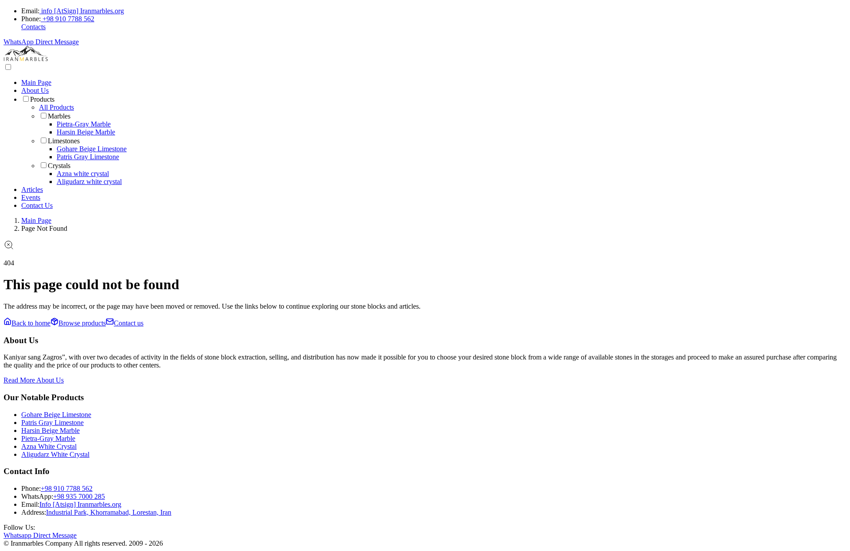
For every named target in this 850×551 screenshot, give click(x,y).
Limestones (64, 141)
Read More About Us (34, 380)
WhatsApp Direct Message (41, 42)
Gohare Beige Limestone (92, 149)
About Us (35, 90)
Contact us (128, 323)
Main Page (36, 82)
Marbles (59, 116)
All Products (56, 107)
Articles (32, 189)
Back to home (31, 323)
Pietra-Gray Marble (84, 124)
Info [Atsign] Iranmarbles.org (80, 504)
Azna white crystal (83, 173)
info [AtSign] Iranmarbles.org (82, 11)
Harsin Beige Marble (86, 132)
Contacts (33, 27)
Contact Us (37, 205)
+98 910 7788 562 (68, 19)
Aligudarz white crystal (89, 181)
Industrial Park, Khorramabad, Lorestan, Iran (108, 512)
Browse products (82, 323)
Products (42, 99)
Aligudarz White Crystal (55, 454)
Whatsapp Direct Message (40, 535)
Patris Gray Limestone (88, 157)
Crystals (59, 165)
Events (30, 197)
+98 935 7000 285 (79, 496)
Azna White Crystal (49, 446)
